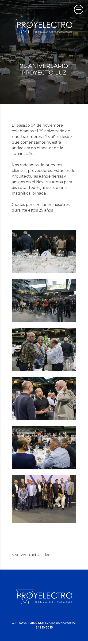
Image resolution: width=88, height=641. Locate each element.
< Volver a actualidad (31, 555)
